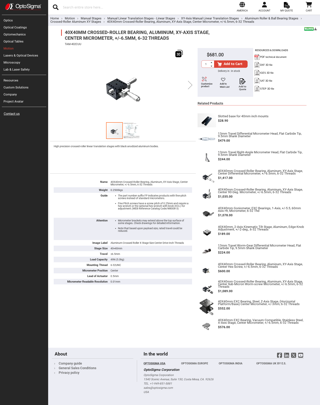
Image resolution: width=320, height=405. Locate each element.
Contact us (12, 114)
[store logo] (23, 6)
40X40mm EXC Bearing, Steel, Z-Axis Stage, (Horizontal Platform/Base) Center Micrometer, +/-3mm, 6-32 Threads (259, 303)
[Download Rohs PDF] (310, 29)
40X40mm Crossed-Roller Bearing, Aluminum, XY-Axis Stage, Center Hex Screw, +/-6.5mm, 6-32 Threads (260, 265)
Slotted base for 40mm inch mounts (243, 116)
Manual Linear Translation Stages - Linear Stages (141, 18)
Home (54, 18)
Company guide (70, 363)
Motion (70, 18)
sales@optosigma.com (158, 387)
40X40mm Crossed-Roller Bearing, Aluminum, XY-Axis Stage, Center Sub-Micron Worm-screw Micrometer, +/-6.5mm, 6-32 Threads (260, 284)
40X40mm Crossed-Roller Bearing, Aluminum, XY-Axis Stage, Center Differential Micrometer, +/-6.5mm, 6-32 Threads (260, 172)
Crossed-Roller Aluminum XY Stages (75, 21)
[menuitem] (25, 20)
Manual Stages (91, 18)
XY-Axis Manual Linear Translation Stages (210, 18)
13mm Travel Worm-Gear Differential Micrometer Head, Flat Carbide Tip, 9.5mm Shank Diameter (259, 247)
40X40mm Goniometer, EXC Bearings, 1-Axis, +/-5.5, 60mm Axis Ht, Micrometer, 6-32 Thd (259, 209)
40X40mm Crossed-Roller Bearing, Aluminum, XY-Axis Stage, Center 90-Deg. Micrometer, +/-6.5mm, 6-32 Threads (260, 191)
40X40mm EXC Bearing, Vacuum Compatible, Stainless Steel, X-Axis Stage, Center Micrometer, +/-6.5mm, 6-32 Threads (260, 321)
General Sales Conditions (77, 368)
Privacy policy (69, 373)
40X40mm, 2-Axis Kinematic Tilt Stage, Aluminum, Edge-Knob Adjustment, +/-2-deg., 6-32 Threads (261, 228)
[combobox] (97, 7)
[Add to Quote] (242, 80)
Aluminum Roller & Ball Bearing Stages (272, 18)
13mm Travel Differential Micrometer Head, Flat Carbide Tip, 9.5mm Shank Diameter (260, 135)
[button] (242, 7)
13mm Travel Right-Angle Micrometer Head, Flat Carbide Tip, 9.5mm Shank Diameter (260, 153)
